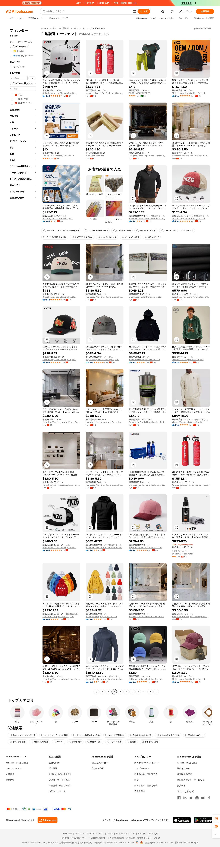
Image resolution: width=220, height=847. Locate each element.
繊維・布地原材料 (61, 28)
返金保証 (53, 768)
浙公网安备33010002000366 (159, 842)
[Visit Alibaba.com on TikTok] (209, 798)
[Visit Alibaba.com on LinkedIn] (185, 798)
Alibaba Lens (12, 820)
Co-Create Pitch (13, 768)
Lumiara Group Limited (182, 554)
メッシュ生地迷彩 (132, 237)
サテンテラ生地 (19, 742)
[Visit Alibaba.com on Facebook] (179, 798)
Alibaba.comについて (16, 756)
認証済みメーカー (100, 763)
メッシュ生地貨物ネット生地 (88, 735)
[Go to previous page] (96, 691)
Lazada (110, 833)
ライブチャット (141, 768)
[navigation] (23, 360)
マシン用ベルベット (147, 230)
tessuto (60, 742)
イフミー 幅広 (115, 742)
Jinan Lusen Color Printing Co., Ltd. (145, 297)
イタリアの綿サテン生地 (56, 237)
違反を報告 (139, 791)
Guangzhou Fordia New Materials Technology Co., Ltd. (148, 422)
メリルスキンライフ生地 (169, 735)
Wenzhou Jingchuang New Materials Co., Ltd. (191, 297)
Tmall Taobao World (95, 833)
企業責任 (10, 774)
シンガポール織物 (123, 230)
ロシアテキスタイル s (83, 237)
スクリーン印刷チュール (98, 230)
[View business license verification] (137, 842)
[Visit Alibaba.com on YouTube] (203, 798)
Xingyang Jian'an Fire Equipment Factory (104, 93)
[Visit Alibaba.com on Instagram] (197, 798)
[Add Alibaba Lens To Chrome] (47, 820)
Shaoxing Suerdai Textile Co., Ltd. (58, 218)
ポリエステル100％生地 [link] (93, 28)
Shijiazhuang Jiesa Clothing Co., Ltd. (59, 93)
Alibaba (44, 28)
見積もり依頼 (98, 768)
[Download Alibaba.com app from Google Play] (204, 820)
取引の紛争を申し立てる (145, 774)
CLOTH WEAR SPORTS (139, 93)
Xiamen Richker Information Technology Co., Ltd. (148, 218)
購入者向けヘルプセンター (147, 763)
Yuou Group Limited (95, 155)
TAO (133, 833)
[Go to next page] (156, 691)
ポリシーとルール (57, 791)
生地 (76, 28)
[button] (134, 11)
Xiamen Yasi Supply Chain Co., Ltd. (144, 359)
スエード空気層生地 (116, 735)
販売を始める (183, 768)
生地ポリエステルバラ (142, 735)
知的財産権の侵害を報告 (145, 785)
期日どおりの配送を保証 (60, 774)
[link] (216, 818)
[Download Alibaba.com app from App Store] (182, 820)
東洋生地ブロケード (196, 735)
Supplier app (122, 820)
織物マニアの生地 (41, 742)
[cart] (172, 12)
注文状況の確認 (184, 774)
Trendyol (142, 833)
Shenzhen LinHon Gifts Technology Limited (148, 485)
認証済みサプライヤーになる (190, 780)
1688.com (79, 833)
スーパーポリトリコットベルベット (178, 230)
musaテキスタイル (108, 237)
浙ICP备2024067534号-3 (186, 842)
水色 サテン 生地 (151, 742)
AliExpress (67, 833)
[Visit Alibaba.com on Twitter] (191, 798)
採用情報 (10, 780)
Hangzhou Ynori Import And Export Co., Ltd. (148, 155)
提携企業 (181, 785)
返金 (136, 780)
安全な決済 (54, 763)
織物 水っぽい (95, 742)
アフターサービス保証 (59, 780)
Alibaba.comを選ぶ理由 (17, 763)
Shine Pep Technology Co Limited (58, 155)
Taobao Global (122, 833)
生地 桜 (133, 742)
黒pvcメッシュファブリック (24, 735)
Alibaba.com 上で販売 (187, 763)
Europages (153, 833)
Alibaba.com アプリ (140, 820)
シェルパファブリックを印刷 (55, 735)
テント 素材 (77, 742)
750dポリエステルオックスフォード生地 (62, 230)
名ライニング (153, 237)
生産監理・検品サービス (60, 785)
